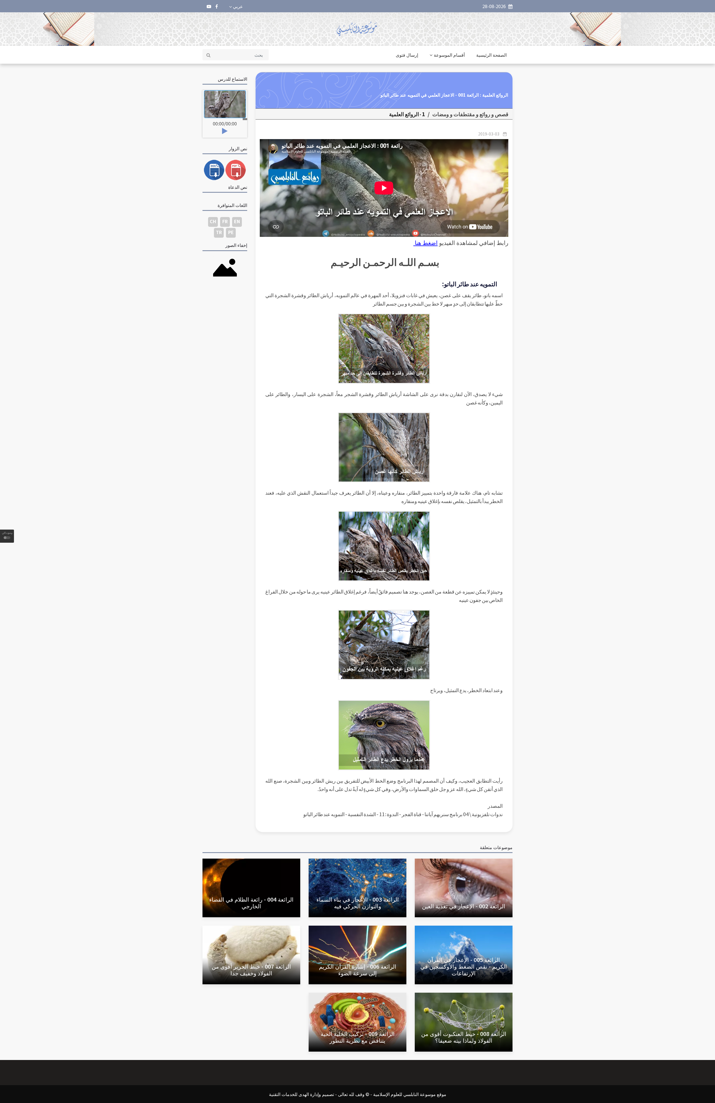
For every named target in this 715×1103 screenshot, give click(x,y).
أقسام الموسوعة (449, 54)
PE (231, 232)
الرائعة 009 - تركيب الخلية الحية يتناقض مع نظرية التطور (358, 1037)
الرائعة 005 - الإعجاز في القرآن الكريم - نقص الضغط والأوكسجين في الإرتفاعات (463, 966)
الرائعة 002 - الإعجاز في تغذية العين (463, 906)
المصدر (495, 805)
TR (219, 232)
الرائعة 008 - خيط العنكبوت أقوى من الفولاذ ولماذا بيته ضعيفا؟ (463, 1037)
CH (213, 221)
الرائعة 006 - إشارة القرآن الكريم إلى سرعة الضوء (357, 969)
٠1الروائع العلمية (407, 114)
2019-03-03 (488, 134)
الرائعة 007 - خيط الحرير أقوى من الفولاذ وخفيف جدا (251, 969)
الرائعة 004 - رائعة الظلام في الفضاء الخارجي (251, 902)
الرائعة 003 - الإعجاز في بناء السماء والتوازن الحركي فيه (357, 902)
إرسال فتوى (407, 54)
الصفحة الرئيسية (491, 54)
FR (225, 221)
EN (237, 221)
